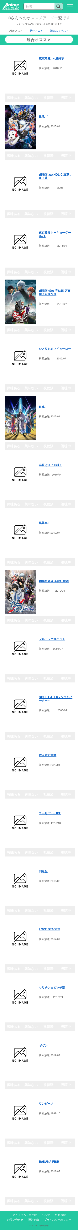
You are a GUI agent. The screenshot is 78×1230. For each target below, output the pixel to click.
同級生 (43, 871)
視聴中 (66, 97)
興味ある (13, 97)
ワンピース (46, 1103)
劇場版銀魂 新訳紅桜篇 (54, 581)
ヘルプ (46, 1215)
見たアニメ (36, 30)
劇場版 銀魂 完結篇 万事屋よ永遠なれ (55, 292)
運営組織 (33, 1220)
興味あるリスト (59, 30)
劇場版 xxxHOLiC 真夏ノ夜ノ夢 (55, 176)
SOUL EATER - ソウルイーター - (55, 699)
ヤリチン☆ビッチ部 (52, 987)
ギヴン (43, 1045)
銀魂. (42, 407)
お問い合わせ (15, 1220)
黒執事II (44, 523)
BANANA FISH (49, 1161)
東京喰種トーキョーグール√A (55, 234)
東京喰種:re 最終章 (51, 58)
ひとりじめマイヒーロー (55, 348)
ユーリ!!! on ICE (50, 813)
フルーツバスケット (52, 639)
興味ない (31, 97)
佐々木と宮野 (47, 755)
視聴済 (48, 97)
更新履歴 (60, 1215)
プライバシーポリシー (57, 1220)
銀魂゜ (43, 116)
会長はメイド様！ (50, 465)
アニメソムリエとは (24, 1215)
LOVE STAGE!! (49, 929)
